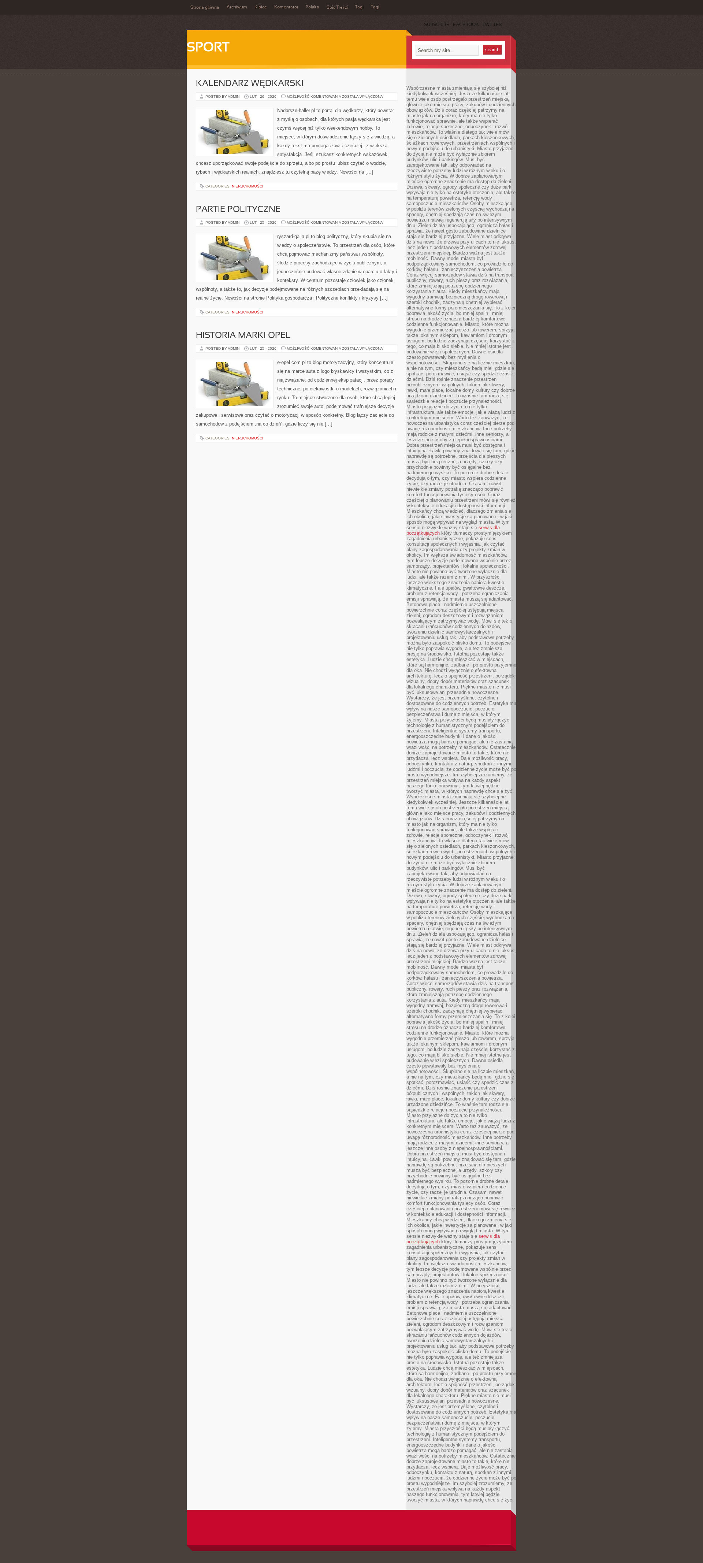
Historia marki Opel (243, 336)
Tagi (359, 7)
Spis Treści (337, 7)
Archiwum (237, 7)
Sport (208, 48)
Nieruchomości (247, 186)
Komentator (286, 7)
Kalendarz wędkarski (250, 84)
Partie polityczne (238, 210)
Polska (312, 7)
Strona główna (204, 7)
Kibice (260, 7)
